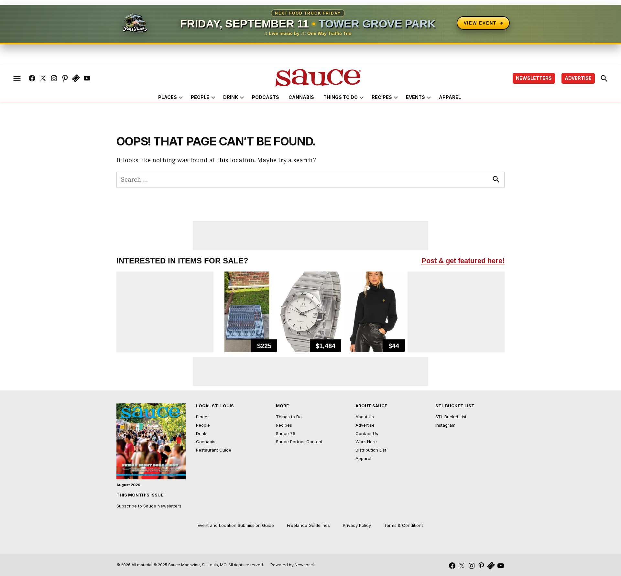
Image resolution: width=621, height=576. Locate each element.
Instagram (445, 425)
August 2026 (128, 485)
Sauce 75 (285, 433)
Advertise (578, 78)
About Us (364, 416)
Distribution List (370, 450)
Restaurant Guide (213, 450)
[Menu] (17, 78)
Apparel (450, 97)
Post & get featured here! (463, 261)
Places (167, 97)
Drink (230, 97)
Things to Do (340, 97)
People (200, 97)
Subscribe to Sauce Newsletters (148, 505)
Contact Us (366, 433)
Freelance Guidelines (308, 525)
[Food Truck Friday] (135, 23)
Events (415, 97)
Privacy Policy (357, 525)
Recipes (382, 97)
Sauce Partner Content (299, 441)
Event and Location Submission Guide (236, 525)
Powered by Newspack (292, 564)
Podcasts (265, 97)
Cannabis (301, 97)
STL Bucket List (450, 416)
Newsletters (534, 78)
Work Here (366, 441)
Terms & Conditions (404, 525)
